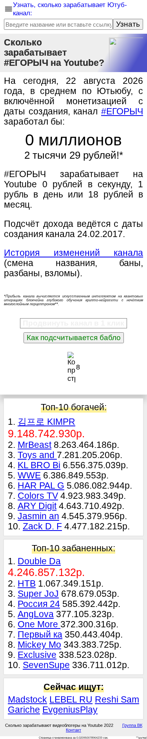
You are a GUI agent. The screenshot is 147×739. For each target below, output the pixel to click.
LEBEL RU (71, 700)
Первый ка (40, 634)
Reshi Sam (117, 700)
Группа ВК (132, 725)
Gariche (24, 710)
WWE (29, 475)
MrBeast (34, 445)
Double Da (39, 561)
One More (39, 624)
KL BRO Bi (39, 465)
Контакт (73, 730)
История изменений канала (73, 253)
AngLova (36, 614)
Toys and (37, 455)
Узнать (128, 24)
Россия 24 (39, 604)
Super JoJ (38, 594)
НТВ (27, 584)
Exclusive (37, 655)
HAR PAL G (41, 486)
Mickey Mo (39, 645)
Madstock (27, 700)
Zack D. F (42, 526)
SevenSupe (46, 665)
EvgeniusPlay (70, 710)
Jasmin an (38, 516)
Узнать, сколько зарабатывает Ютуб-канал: (70, 9)
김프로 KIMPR (46, 422)
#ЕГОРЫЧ (122, 111)
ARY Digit (37, 506)
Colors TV (38, 496)
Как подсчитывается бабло (74, 337)
